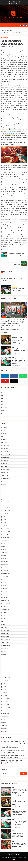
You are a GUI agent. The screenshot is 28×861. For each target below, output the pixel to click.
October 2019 (4, 642)
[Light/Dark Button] (21, 25)
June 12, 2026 (16, 353)
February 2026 (5, 445)
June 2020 (3, 618)
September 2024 (5, 478)
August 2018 (4, 681)
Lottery (3, 404)
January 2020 (4, 633)
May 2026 (3, 436)
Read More (4, 332)
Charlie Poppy (5, 46)
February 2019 (5, 666)
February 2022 (5, 558)
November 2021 (5, 567)
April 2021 (4, 588)
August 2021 (4, 576)
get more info (9, 134)
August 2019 (4, 648)
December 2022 (5, 529)
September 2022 (5, 537)
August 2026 (4, 427)
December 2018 (5, 669)
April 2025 (4, 463)
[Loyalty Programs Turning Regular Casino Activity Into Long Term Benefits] (6, 339)
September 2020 (5, 609)
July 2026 (3, 430)
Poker (2, 410)
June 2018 (3, 687)
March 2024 (4, 493)
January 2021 (4, 597)
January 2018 (4, 702)
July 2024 (3, 481)
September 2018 (5, 678)
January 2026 (4, 448)
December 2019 (5, 636)
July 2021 (3, 579)
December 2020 (5, 600)
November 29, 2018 (15, 46)
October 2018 (4, 675)
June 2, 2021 (15, 292)
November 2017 (5, 707)
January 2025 (4, 472)
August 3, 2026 (14, 325)
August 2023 (4, 514)
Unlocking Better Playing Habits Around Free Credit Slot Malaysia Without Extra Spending (13, 322)
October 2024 (4, 475)
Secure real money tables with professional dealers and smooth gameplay (19, 844)
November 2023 (5, 505)
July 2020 (3, 615)
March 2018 (4, 696)
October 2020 (4, 606)
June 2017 (3, 722)
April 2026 (4, 439)
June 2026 (3, 433)
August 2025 (4, 460)
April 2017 (4, 725)
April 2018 (4, 693)
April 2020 (4, 624)
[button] (1, 25)
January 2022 (4, 561)
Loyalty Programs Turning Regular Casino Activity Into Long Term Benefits (18, 340)
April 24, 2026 (16, 848)
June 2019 (3, 654)
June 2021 (3, 582)
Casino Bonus (4, 398)
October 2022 (4, 535)
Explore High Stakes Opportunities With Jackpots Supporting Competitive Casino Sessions (11, 761)
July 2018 (3, 684)
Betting (3, 392)
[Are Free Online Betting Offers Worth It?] (6, 289)
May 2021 (3, 585)
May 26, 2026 (15, 365)
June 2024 (3, 484)
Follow (26, 25)
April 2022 (4, 552)
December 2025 (5, 451)
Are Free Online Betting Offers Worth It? (18, 289)
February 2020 (5, 630)
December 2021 (5, 564)
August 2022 (4, 540)
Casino (4, 316)
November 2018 (5, 672)
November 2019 (5, 639)
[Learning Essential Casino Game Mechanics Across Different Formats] (6, 350)
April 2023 (4, 526)
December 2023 (5, 502)
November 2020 (5, 603)
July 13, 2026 (15, 343)
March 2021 (4, 591)
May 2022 (3, 549)
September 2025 (5, 457)
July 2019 (3, 651)
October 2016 (4, 731)
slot (2, 413)
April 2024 (4, 490)
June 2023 (3, 520)
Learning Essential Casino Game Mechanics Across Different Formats (19, 350)
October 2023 (4, 508)
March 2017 (4, 728)
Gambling (3, 401)
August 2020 (4, 612)
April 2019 (4, 660)
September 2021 (5, 573)
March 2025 (4, 466)
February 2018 (5, 699)
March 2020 (4, 627)
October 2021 (4, 570)
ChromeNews (20, 857)
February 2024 (5, 496)
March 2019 (4, 663)
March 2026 (4, 442)
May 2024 (3, 487)
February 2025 (5, 469)
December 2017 (5, 705)
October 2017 (4, 711)
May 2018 (3, 690)
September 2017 (5, 713)
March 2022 (4, 555)
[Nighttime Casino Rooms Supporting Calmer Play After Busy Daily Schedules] (6, 361)
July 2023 (3, 517)
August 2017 (4, 716)
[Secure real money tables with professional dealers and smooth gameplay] (6, 844)
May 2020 (3, 621)
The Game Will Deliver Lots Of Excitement (13, 278)
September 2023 (5, 511)
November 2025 (5, 454)
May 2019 (3, 657)
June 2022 (3, 546)
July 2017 (3, 719)
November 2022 (5, 532)
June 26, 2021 (5, 280)
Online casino (5, 37)
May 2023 (3, 523)
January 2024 (4, 499)
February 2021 (5, 594)
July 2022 (3, 543)
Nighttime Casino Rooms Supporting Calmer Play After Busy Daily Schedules (19, 361)
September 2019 (5, 645)
